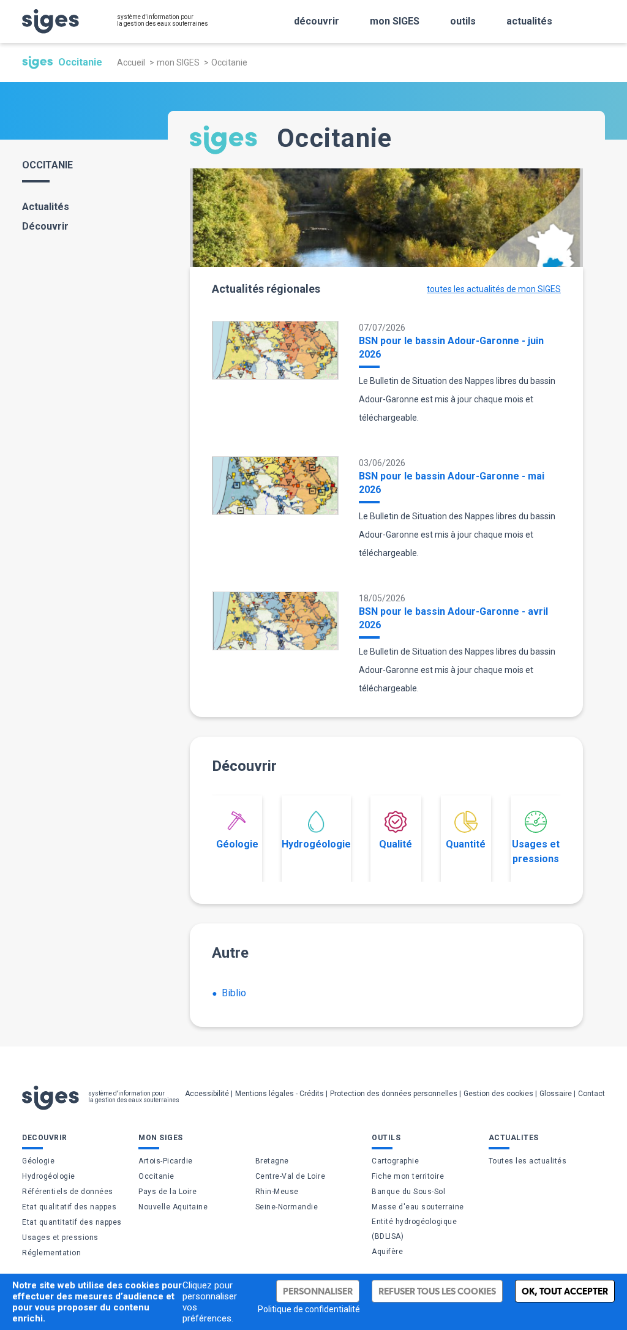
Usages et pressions (536, 851)
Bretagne (272, 1161)
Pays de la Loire (167, 1191)
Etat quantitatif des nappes (72, 1222)
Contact (591, 1093)
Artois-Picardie (165, 1161)
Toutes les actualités (528, 1161)
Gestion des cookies (498, 1093)
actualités (529, 21)
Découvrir (45, 226)
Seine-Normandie (286, 1207)
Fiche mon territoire (408, 1176)
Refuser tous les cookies (437, 1291)
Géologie (237, 844)
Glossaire (555, 1093)
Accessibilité (207, 1093)
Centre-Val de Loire (290, 1176)
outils (463, 21)
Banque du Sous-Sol (408, 1191)
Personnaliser (318, 1291)
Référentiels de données (67, 1191)
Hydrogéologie (316, 844)
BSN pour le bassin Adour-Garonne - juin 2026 (451, 347)
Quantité (466, 844)
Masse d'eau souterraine (418, 1207)
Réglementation (51, 1253)
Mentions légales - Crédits (279, 1093)
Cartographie (395, 1161)
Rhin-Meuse (277, 1191)
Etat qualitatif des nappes (69, 1207)
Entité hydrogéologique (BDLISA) (414, 1229)
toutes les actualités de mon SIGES (494, 289)
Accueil (131, 62)
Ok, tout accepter (565, 1291)
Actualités (45, 206)
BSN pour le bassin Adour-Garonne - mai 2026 (451, 482)
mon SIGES (394, 21)
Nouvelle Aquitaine (173, 1207)
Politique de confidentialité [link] (309, 1309)
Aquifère (387, 1251)
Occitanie (156, 1176)
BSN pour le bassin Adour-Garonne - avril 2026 (453, 618)
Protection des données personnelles (393, 1093)
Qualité (395, 844)
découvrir (316, 21)
